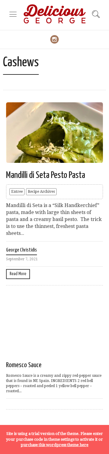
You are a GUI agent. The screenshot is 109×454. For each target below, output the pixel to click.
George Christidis (21, 250)
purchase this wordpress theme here (54, 444)
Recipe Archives (41, 191)
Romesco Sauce (23, 365)
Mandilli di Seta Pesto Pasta (45, 175)
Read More (18, 273)
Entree (17, 191)
